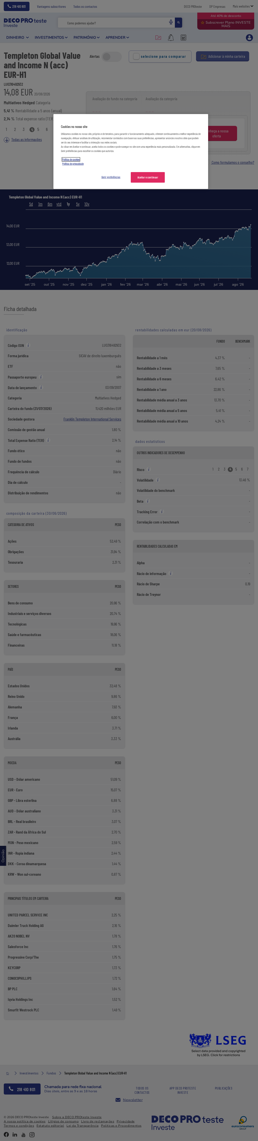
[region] (130, 151)
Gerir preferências (111, 177)
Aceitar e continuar (148, 177)
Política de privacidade (73, 163)
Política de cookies (71, 159)
